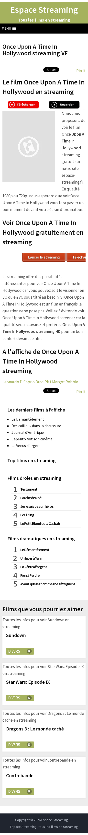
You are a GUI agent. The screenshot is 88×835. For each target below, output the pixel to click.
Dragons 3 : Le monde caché (35, 729)
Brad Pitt (43, 382)
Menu (6, 28)
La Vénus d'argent (26, 445)
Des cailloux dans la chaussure (36, 425)
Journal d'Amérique (27, 432)
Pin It (81, 70)
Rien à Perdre (29, 575)
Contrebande (19, 775)
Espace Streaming (44, 9)
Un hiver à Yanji (31, 558)
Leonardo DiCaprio (18, 382)
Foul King (27, 514)
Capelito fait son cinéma (32, 438)
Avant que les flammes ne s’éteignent (47, 583)
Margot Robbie (65, 382)
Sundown (16, 635)
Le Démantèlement (27, 419)
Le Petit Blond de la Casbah (40, 523)
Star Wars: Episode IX (28, 682)
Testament (28, 489)
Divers (14, 651)
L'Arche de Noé (30, 497)
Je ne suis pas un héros (36, 506)
